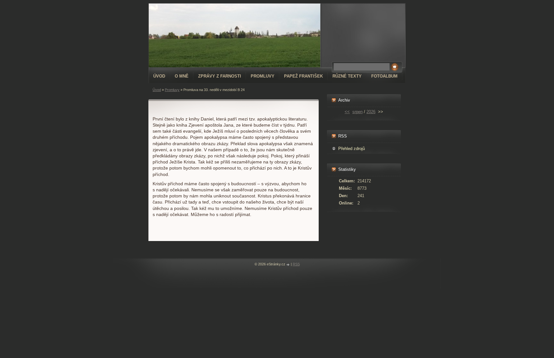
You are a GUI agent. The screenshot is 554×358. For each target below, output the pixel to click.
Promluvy (262, 76)
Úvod (159, 76)
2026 (370, 111)
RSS (296, 264)
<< (347, 111)
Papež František (303, 76)
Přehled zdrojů (351, 148)
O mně (182, 76)
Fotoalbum (384, 76)
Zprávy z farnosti (219, 76)
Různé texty (347, 76)
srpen (357, 111)
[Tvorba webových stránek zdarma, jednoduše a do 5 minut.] (288, 264)
